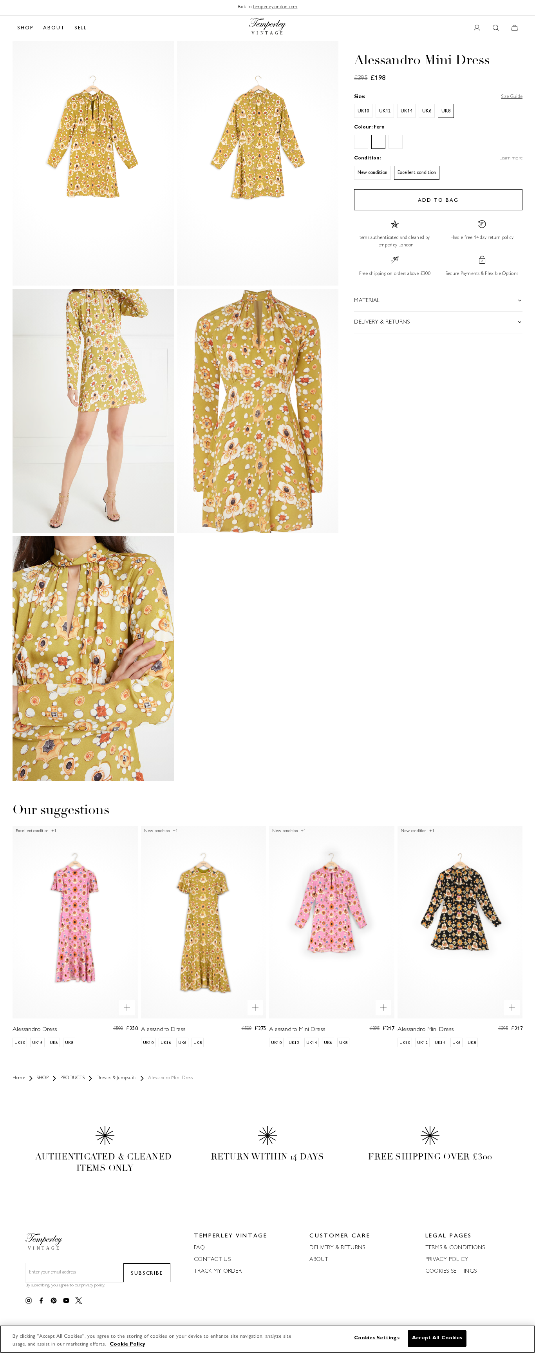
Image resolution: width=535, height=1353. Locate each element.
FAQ (199, 1247)
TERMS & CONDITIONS (455, 1247)
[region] (267, 1339)
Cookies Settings (451, 1271)
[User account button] (477, 28)
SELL (80, 28)
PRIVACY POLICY (446, 1259)
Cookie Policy (127, 1344)
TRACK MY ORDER (218, 1271)
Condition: (367, 158)
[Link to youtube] (66, 1301)
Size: (359, 96)
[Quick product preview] (127, 1007)
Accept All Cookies (437, 1338)
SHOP (25, 28)
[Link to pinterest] (54, 1301)
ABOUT (54, 28)
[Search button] (496, 28)
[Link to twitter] (79, 1301)
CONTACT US (212, 1259)
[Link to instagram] (28, 1301)
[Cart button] (514, 28)
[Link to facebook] (41, 1301)
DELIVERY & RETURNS (337, 1247)
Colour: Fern (369, 127)
